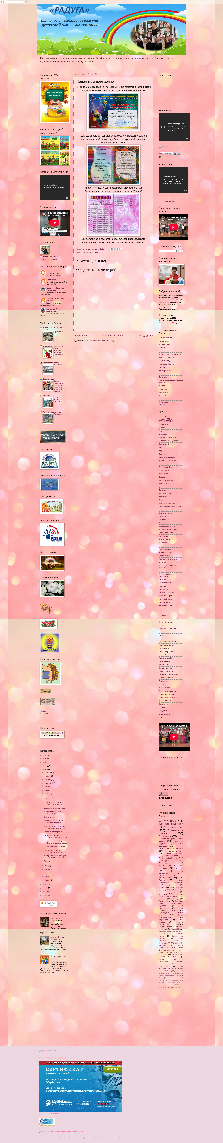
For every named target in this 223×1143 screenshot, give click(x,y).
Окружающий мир (166, 619)
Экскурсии (163, 711)
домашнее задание (166, 487)
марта (47, 873)
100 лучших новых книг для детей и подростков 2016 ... (55, 857)
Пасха (161, 635)
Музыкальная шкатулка (168, 559)
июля (47, 790)
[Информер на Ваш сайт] (164, 147)
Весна (161, 447)
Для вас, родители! (166, 357)
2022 (45, 755)
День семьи (55, 918)
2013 (45, 892)
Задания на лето (165, 500)
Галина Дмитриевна (50, 256)
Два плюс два (48, 379)
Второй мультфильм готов (54, 808)
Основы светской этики (168, 629)
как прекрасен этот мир (168, 510)
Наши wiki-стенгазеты (167, 609)
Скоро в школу (164, 361)
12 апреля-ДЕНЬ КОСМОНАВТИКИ (166, 420)
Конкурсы (162, 516)
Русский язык (164, 665)
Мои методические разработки (170, 354)
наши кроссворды (165, 596)
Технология (163, 681)
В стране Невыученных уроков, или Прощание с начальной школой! (59, 386)
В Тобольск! (58, 365)
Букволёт (46, 396)
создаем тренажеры (166, 678)
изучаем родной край (167, 503)
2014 (45, 888)
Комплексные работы (167, 513)
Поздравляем (164, 648)
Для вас (162, 477)
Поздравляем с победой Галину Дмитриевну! (53, 803)
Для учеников (164, 483)
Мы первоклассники (166, 571)
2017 (45, 766)
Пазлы (161, 632)
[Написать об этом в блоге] (113, 249)
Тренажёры (163, 389)
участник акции (171, 201)
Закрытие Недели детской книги (57, 938)
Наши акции (163, 367)
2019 (45, 759)
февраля (48, 876)
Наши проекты (164, 371)
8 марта (162, 428)
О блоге (162, 348)
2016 (45, 769)
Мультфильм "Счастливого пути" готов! (54, 812)
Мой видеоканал (165, 344)
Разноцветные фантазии (53, 412)
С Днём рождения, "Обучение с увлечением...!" (59, 351)
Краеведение (164, 520)
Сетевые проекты (165, 668)
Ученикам (162, 386)
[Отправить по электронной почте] (111, 249)
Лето (160, 523)
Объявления (163, 615)
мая (46, 866)
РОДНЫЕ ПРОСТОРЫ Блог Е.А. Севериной (54, 329)
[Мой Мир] (160, 157)
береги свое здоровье (167, 438)
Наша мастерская (165, 374)
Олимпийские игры (166, 622)
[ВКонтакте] (175, 153)
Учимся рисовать (165, 701)
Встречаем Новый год (167, 461)
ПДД (160, 638)
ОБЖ (161, 612)
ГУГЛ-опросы (164, 470)
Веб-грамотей (164, 444)
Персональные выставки (168, 642)
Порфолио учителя (90, 252)
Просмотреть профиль (49, 260)
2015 (45, 884)
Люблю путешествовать (168, 529)
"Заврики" (48, 861)
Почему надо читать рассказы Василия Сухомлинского (58, 958)
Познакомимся (164, 341)
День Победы (164, 474)
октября (48, 780)
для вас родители (166, 480)
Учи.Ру (161, 684)
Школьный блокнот (51, 363)
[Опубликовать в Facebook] (118, 249)
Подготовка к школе (166, 645)
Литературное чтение (167, 526)
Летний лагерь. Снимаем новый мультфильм (53, 822)
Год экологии (164, 464)
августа (48, 787)
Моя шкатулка (164, 556)
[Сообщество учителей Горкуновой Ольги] (47, 1125)
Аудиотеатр (163, 434)
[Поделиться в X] (115, 249)
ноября (47, 776)
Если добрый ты (165, 497)
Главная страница (113, 335)
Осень (161, 625)
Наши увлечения (165, 606)
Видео (161, 451)
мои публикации (165, 549)
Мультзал (162, 395)
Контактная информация (168, 399)
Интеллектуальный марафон (170, 506)
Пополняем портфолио (53, 832)
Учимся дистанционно (167, 691)
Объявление (49, 817)
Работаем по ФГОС (166, 658)
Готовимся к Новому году (168, 467)
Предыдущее (146, 335)
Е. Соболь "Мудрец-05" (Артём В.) (58, 400)
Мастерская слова (166, 533)
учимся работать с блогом (169, 698)
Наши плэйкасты (165, 599)
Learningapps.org (165, 714)
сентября (48, 783)
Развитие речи (164, 661)
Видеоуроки (163, 392)
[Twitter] (177, 153)
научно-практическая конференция (167, 575)
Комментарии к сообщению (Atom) (100, 341)
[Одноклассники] (180, 153)
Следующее (80, 335)
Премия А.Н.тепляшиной (168, 655)
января (47, 880)
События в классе (166, 671)
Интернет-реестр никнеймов (50, 1113)
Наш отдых (163, 579)
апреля (48, 869)
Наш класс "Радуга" (166, 364)
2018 (45, 762)
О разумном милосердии (58, 333)
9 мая (161, 431)
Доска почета (164, 377)
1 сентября (163, 416)
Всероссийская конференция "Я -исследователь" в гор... (55, 842)
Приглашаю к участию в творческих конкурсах (53, 851)
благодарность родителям (169, 441)
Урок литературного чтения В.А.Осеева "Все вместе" (55, 827)
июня (47, 794)
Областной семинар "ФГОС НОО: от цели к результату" (56, 836)
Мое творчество (165, 539)
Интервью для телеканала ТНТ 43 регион (54, 798)
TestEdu (162, 717)
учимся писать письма (167, 694)
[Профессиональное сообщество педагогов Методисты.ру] (62, 1132)
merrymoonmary (142, 1138)
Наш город (163, 351)
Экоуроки (162, 707)
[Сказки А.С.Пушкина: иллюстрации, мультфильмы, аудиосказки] (47, 705)
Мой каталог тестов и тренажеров (167, 403)
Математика (163, 536)
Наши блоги (163, 589)
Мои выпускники (165, 546)
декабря (48, 772)
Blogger (161, 1138)
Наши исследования (166, 592)
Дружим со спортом (166, 493)
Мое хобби (163, 543)
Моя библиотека (165, 552)
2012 (45, 895)
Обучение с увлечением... (53, 346)
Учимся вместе (164, 688)
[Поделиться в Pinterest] (120, 249)
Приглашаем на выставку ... (59, 415)
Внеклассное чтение (167, 457)
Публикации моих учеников (54, 846)
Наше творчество (165, 583)
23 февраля (163, 424)
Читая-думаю (164, 704)
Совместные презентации (168, 675)
